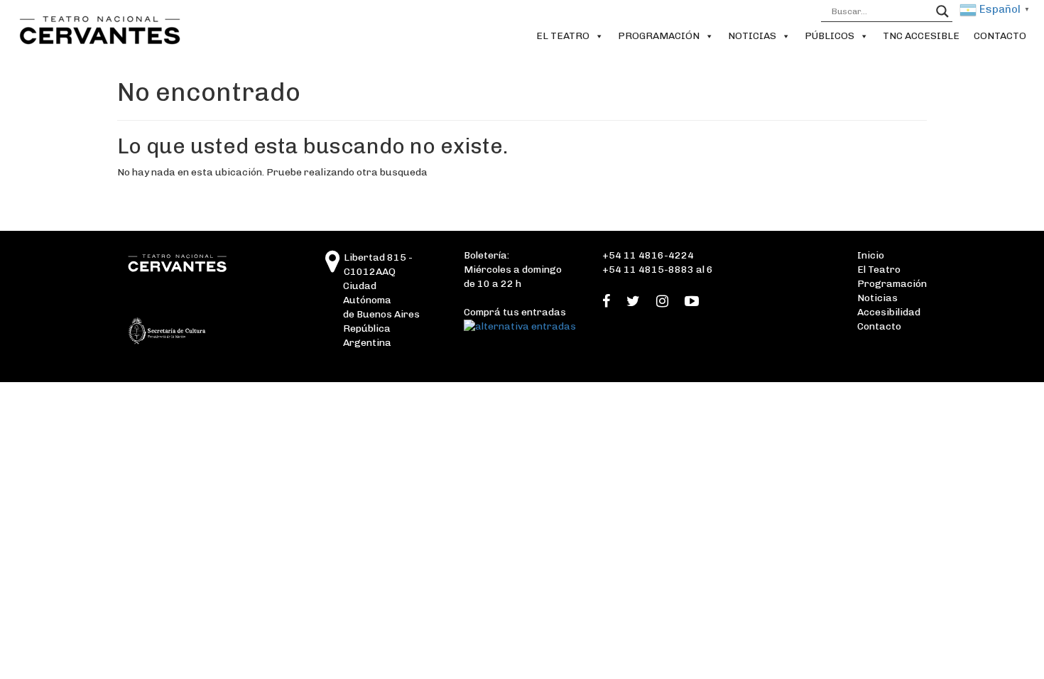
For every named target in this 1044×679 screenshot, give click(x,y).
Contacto (879, 326)
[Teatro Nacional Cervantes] (97, 30)
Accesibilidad (888, 312)
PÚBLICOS (829, 36)
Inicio (870, 255)
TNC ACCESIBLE (921, 36)
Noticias (877, 298)
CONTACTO (1000, 36)
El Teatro (879, 270)
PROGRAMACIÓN (659, 36)
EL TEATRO (562, 36)
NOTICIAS (752, 36)
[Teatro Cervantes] (332, 267)
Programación (892, 284)
